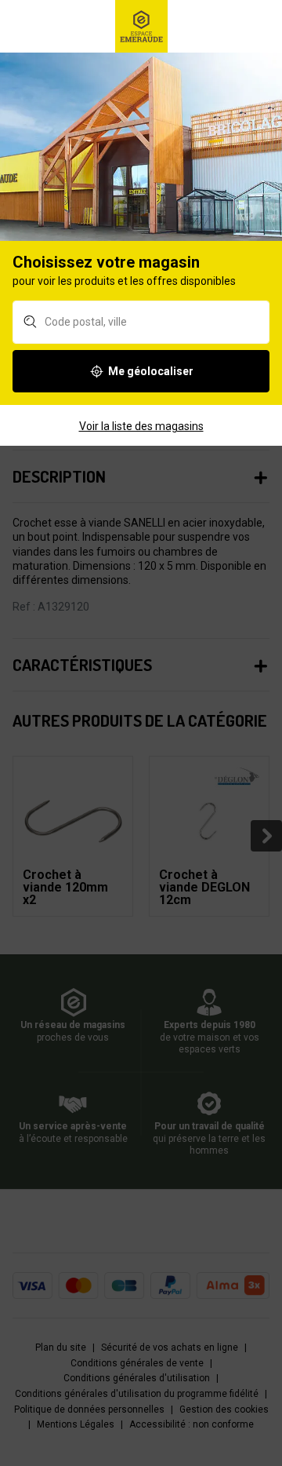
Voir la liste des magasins (141, 426)
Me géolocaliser (150, 371)
